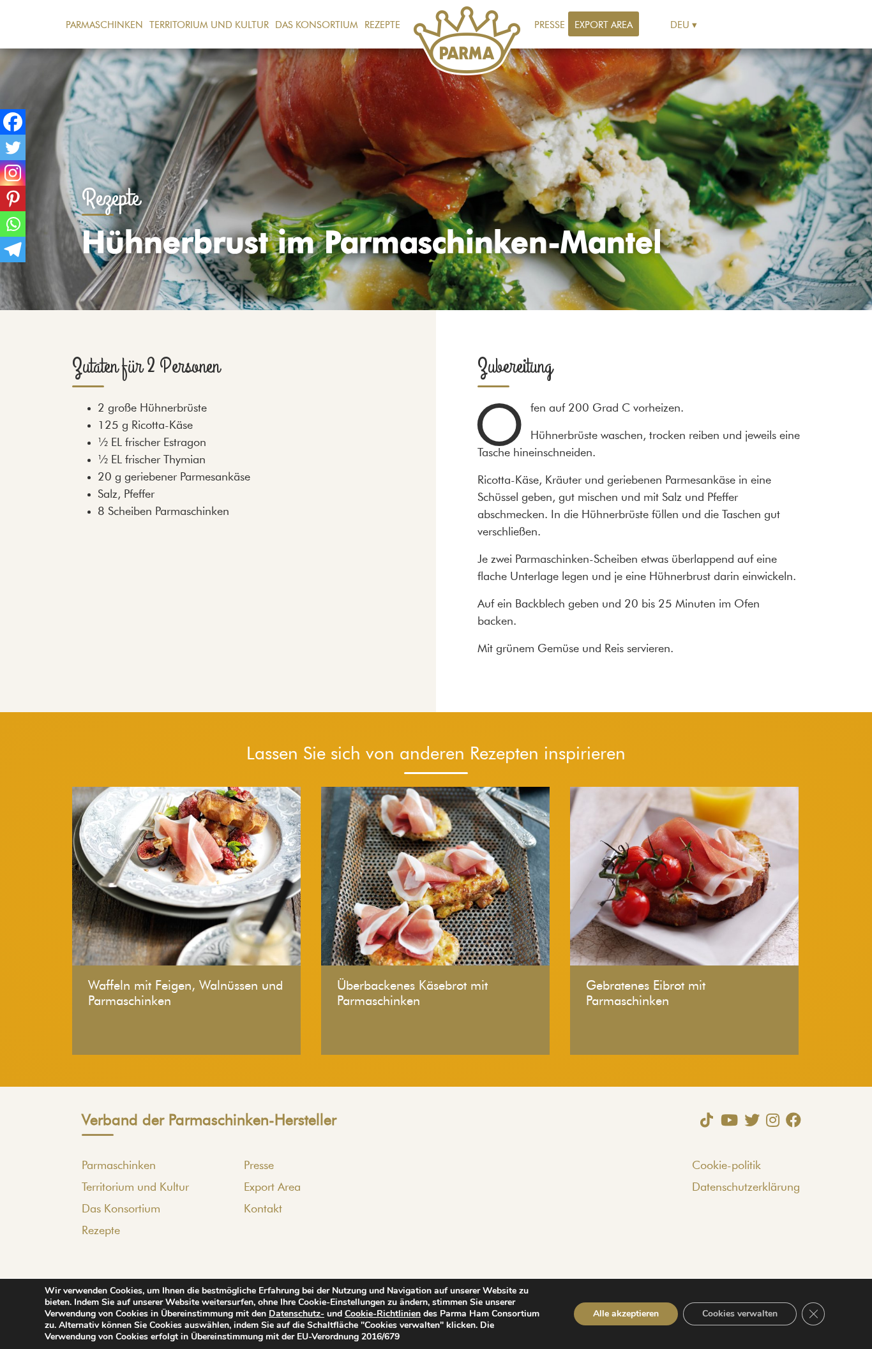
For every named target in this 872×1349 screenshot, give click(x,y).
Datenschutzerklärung (746, 1187)
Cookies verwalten (740, 1314)
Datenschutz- (296, 1314)
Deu (679, 25)
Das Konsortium (316, 25)
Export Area (604, 25)
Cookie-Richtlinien (383, 1314)
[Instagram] (13, 173)
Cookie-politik (726, 1166)
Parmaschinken (104, 25)
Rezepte (382, 25)
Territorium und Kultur (209, 25)
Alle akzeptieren (626, 1314)
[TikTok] (703, 1120)
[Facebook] (13, 122)
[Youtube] (726, 1120)
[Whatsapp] (13, 224)
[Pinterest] (13, 198)
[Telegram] (13, 249)
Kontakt (263, 1209)
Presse (549, 25)
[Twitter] (13, 147)
